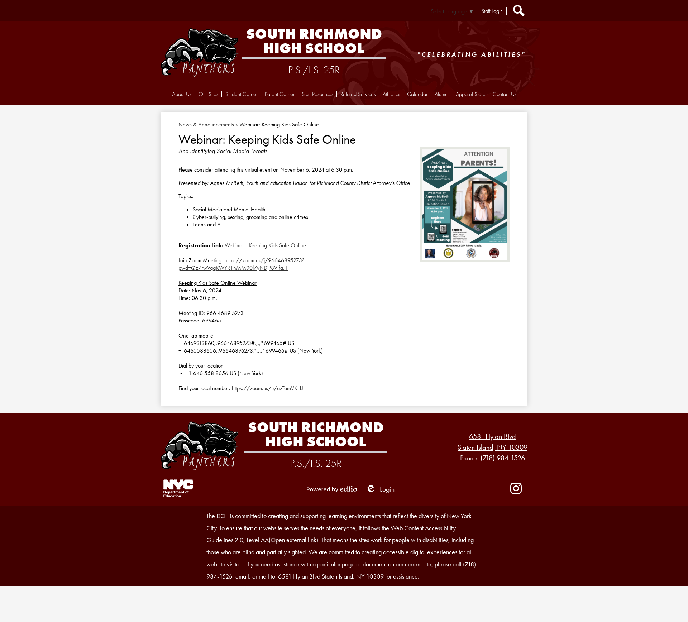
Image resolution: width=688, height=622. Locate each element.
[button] (181, 94)
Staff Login (492, 11)
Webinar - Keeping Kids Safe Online (265, 245)
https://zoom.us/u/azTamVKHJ (267, 388)
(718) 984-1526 (503, 458)
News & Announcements (206, 124)
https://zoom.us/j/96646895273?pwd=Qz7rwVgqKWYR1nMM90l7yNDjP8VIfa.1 (241, 264)
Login (380, 489)
